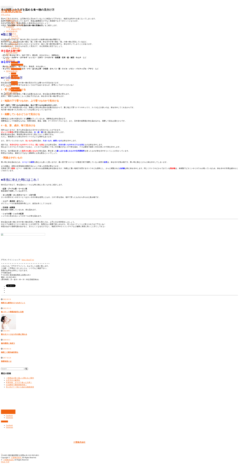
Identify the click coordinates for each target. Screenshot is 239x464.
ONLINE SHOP (12, 53)
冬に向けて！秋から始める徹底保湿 (20, 387)
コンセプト (15, 38)
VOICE (8, 46)
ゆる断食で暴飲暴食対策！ (16, 385)
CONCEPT (10, 27)
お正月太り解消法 (13, 380)
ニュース (14, 36)
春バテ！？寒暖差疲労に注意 (12, 312)
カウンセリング (17, 25)
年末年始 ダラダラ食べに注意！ (19, 382)
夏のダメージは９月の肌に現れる (14, 334)
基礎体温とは (6, 361)
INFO (8, 55)
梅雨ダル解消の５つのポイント (13, 303)
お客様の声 (15, 48)
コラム (13, 33)
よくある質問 (16, 50)
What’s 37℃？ (16, 29)
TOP (7, 18)
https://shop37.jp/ (28, 260)
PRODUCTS (10, 20)
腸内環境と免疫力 (8, 343)
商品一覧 (14, 22)
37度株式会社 (11, 11)
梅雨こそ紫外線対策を (9, 352)
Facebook (14, 42)
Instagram (14, 44)
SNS (7, 40)
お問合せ (8, 412)
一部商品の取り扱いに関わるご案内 (20, 378)
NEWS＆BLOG (11, 31)
